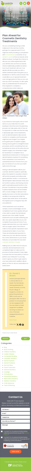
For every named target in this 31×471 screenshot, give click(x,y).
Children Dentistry (10, 352)
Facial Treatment (9, 367)
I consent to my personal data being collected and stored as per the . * (16, 433)
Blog (5, 347)
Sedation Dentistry (10, 381)
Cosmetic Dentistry (10, 358)
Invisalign (7, 372)
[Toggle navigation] (28, 3)
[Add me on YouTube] (23, 325)
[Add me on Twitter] (18, 325)
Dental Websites (16, 464)
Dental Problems (9, 363)
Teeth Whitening (9, 385)
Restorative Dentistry (11, 379)
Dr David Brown (10, 55)
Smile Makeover (9, 383)
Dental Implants (9, 361)
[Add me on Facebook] (20, 325)
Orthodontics (8, 374)
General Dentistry (10, 370)
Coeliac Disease (9, 354)
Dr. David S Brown (15, 274)
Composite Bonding (10, 356)
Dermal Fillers (8, 365)
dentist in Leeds (7, 57)
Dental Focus (17, 466)
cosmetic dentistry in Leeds (11, 242)
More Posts (13, 320)
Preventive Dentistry (10, 376)
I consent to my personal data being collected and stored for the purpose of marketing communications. (16, 439)
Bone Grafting (8, 349)
